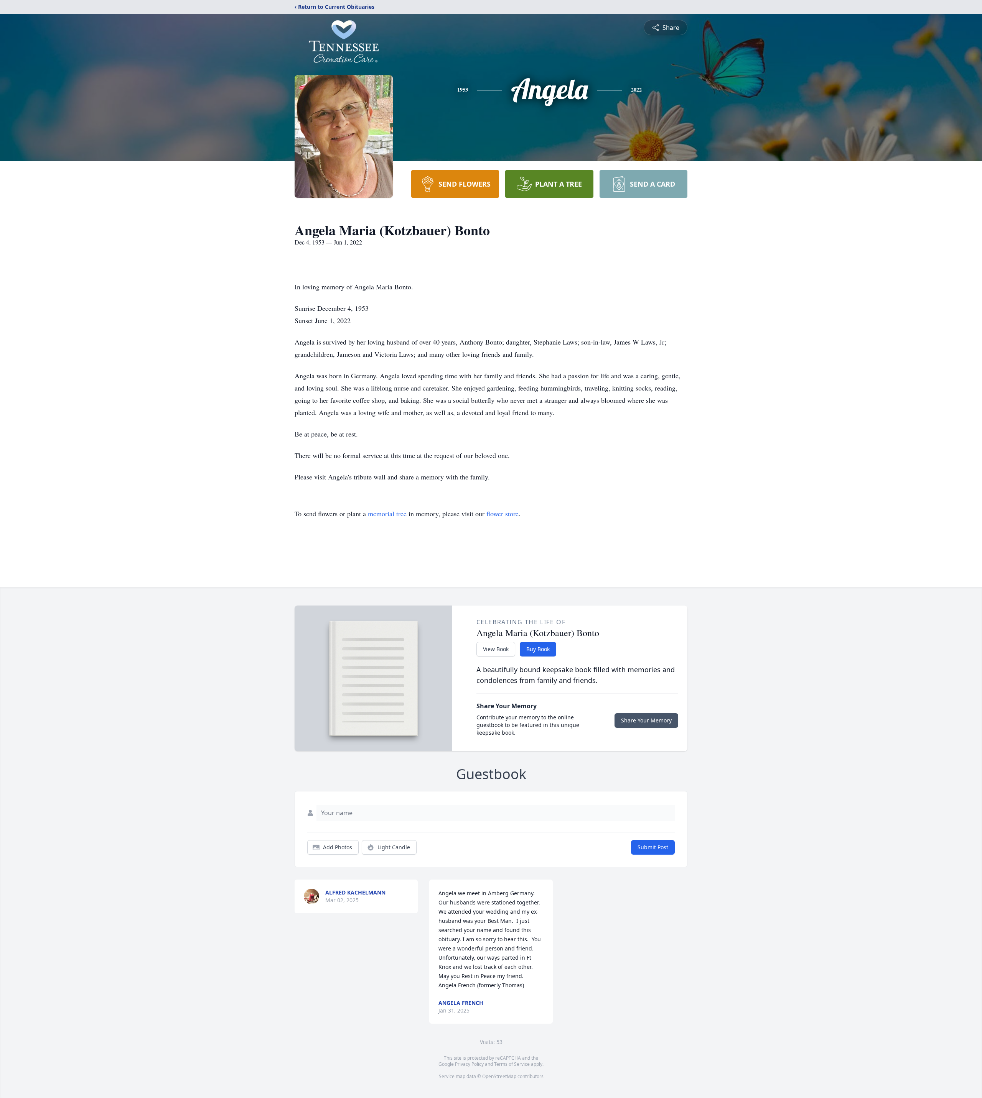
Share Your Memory (646, 720)
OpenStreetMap (499, 1076)
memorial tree (387, 513)
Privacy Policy (469, 1064)
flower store (502, 513)
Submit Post (653, 847)
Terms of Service (512, 1064)
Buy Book (538, 649)
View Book (496, 649)
